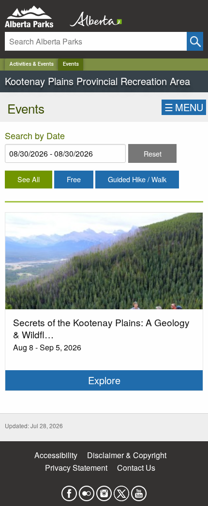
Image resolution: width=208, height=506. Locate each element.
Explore (104, 380)
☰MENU (183, 107)
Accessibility (55, 455)
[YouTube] (139, 490)
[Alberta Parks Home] (35, 16)
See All (28, 179)
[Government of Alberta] (93, 16)
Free (74, 179)
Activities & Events (32, 64)
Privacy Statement (76, 467)
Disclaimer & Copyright (126, 455)
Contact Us (136, 467)
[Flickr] (86, 490)
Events (71, 64)
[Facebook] (69, 490)
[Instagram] (104, 490)
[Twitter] (121, 490)
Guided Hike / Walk (137, 179)
